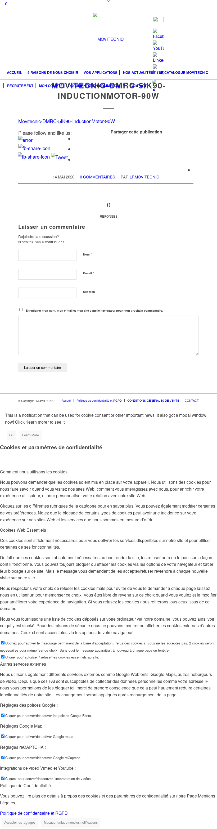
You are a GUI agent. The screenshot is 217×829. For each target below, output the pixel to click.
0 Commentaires (97, 177)
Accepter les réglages (19, 822)
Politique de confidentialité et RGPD (34, 813)
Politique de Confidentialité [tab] (25, 785)
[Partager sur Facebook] (76, 138)
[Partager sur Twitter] (76, 149)
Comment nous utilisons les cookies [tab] (33, 472)
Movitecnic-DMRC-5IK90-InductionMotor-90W (66, 121)
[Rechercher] (210, 85)
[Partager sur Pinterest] (195, 159)
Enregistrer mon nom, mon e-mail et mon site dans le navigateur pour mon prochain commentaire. (94, 310)
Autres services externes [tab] (23, 664)
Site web (89, 292)
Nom (87, 254)
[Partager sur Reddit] (195, 170)
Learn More (30, 435)
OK (11, 435)
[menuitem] (14, 72)
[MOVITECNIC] (108, 39)
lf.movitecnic (144, 177)
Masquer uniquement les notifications (71, 822)
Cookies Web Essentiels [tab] (23, 530)
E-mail (88, 272)
